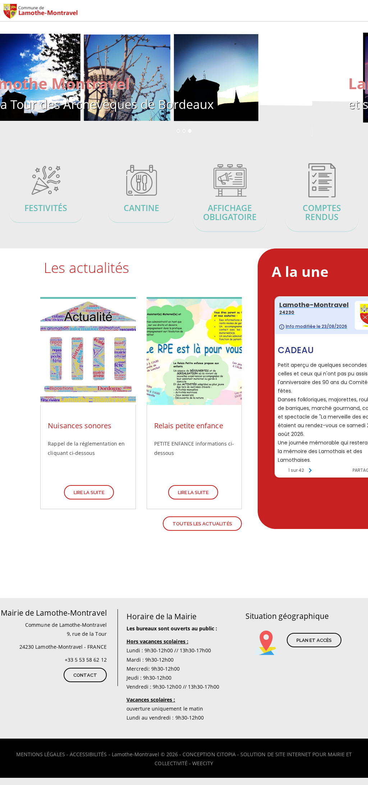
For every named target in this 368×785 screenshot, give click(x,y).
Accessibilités (88, 754)
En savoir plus (46, 193)
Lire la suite (89, 492)
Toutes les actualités (202, 523)
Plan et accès (314, 640)
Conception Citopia (209, 754)
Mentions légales (40, 754)
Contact (85, 675)
